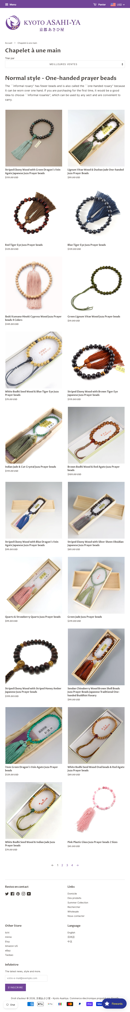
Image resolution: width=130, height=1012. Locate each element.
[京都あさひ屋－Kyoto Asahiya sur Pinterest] (18, 894)
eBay (8, 950)
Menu (12, 4)
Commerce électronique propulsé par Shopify (94, 998)
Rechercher (74, 907)
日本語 (71, 937)
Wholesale (73, 911)
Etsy (7, 941)
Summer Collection (78, 902)
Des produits (74, 898)
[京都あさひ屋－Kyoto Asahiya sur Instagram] (23, 894)
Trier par (9, 58)
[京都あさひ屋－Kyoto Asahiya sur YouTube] (29, 894)
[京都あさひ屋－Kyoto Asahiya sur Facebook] (12, 894)
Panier (102, 4)
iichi (7, 932)
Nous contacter (76, 916)
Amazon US (11, 946)
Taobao (9, 955)
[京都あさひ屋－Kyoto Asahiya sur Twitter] (7, 894)
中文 (70, 941)
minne (8, 937)
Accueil (8, 43)
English (71, 932)
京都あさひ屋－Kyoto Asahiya (52, 998)
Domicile (72, 893)
